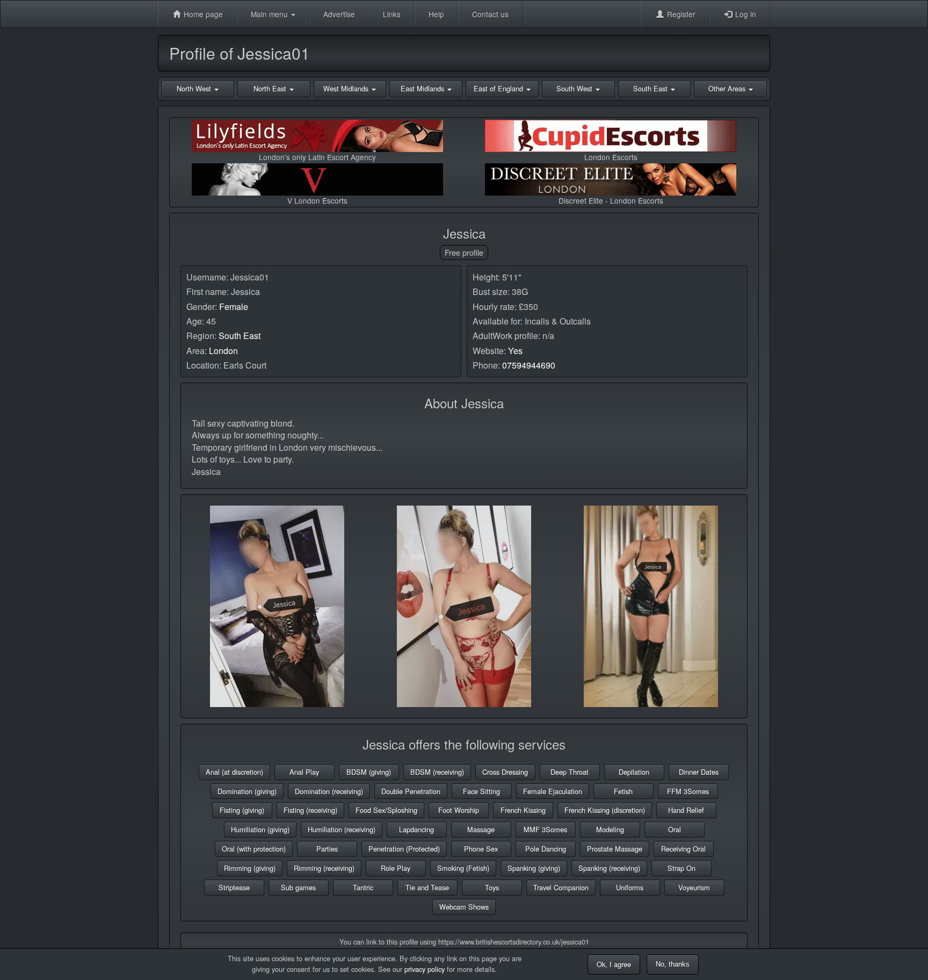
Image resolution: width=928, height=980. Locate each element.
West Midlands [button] (347, 88)
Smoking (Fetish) (463, 868)
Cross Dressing (505, 772)
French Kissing (523, 810)
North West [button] (195, 88)
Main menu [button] (270, 14)
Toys (492, 887)
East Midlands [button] (423, 88)
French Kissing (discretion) (604, 810)
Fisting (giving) (242, 810)
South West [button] (575, 88)
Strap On (681, 868)
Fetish (623, 791)
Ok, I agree (614, 964)
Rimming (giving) (250, 868)
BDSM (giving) (368, 772)
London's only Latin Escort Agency (317, 157)
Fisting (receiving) (310, 810)
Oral (674, 829)
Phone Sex (481, 849)
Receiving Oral (683, 849)
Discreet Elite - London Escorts (611, 200)
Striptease (234, 887)
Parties (327, 849)
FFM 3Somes (688, 791)
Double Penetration (410, 791)
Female (233, 306)
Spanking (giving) (534, 868)
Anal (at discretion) (234, 772)
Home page (202, 14)
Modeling (610, 829)
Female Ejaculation (552, 791)
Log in (744, 14)
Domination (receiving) (329, 791)
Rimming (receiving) (324, 868)
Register (680, 14)
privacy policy (424, 969)
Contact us (490, 14)
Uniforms (629, 887)
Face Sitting (481, 791)
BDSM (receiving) (437, 772)
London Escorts (610, 157)
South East (239, 335)
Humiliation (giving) (260, 829)
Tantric (363, 887)
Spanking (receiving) (609, 868)
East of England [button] (499, 88)
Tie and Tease (427, 887)
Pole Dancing (545, 849)
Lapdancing (416, 829)
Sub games (298, 887)
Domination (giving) (247, 791)
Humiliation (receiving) (341, 829)
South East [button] (651, 88)
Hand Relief (686, 810)
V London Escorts (317, 200)
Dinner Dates (699, 772)
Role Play (395, 868)
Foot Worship (458, 810)
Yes (515, 350)
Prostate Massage (614, 849)
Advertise (339, 14)
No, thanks (673, 964)
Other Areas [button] (728, 88)
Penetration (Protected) (404, 849)
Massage (481, 829)
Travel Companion (561, 887)
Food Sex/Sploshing (386, 810)
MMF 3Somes (545, 829)
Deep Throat (569, 772)
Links (392, 14)
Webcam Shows (464, 907)
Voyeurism (694, 887)
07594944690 (528, 365)
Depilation (634, 772)
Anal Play (304, 772)
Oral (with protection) (254, 849)
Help (436, 14)
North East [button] (270, 88)
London (223, 350)
